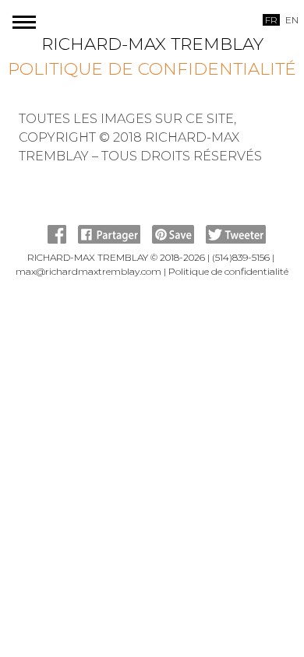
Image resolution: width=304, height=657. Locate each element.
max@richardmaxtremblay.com (88, 271)
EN (292, 20)
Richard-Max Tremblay (152, 43)
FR (271, 20)
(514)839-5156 (241, 257)
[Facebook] (57, 240)
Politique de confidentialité (152, 68)
